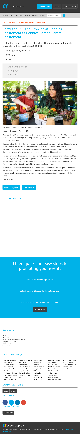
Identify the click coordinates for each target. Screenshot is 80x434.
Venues (27, 15)
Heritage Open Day (24, 373)
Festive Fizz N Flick (68, 362)
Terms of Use (69, 429)
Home (5, 15)
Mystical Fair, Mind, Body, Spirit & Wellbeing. (39, 363)
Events (12, 15)
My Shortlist (70, 6)
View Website (29, 187)
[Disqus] (40, 229)
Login (57, 6)
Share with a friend (17, 66)
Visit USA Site (8, 412)
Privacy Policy (6, 431)
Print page (12, 70)
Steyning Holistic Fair (10, 379)
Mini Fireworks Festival (54, 379)
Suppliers (35, 15)
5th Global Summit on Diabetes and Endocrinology (25, 363)
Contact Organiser (11, 187)
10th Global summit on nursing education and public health (25, 369)
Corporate (19, 15)
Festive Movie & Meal (69, 360)
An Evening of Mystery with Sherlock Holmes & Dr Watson (10, 375)
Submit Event (44, 6)
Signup (13, 391)
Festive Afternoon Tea (69, 365)
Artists (42, 15)
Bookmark (12, 74)
